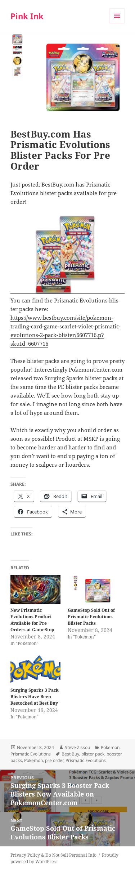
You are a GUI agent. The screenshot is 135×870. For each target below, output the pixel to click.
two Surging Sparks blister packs (75, 378)
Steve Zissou (77, 747)
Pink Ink (27, 15)
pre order (54, 760)
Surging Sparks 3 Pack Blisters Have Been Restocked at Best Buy (34, 696)
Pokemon (110, 747)
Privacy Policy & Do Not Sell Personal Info (53, 855)
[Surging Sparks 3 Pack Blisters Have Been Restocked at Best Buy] (35, 669)
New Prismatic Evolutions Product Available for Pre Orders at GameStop (32, 620)
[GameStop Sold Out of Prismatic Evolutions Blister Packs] (93, 589)
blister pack (92, 754)
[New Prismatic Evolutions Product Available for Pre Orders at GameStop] (35, 589)
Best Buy (70, 754)
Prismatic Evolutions (30, 754)
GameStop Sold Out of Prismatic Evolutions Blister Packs (91, 616)
